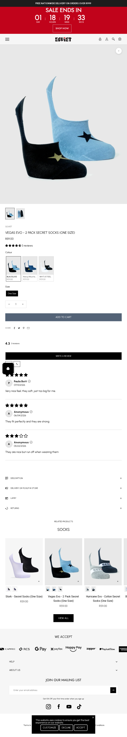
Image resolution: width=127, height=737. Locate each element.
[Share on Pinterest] (23, 328)
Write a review (63, 356)
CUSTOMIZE (49, 727)
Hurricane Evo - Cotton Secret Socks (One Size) (103, 598)
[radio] (13, 269)
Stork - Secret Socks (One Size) (24, 596)
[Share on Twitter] (19, 328)
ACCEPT (80, 727)
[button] (13, 245)
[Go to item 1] (20, 213)
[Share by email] (28, 328)
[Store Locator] (100, 39)
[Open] (8, 368)
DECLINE (66, 727)
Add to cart (63, 317)
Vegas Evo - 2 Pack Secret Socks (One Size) (63, 598)
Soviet (8, 226)
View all (63, 618)
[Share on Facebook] (14, 328)
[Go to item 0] (10, 213)
